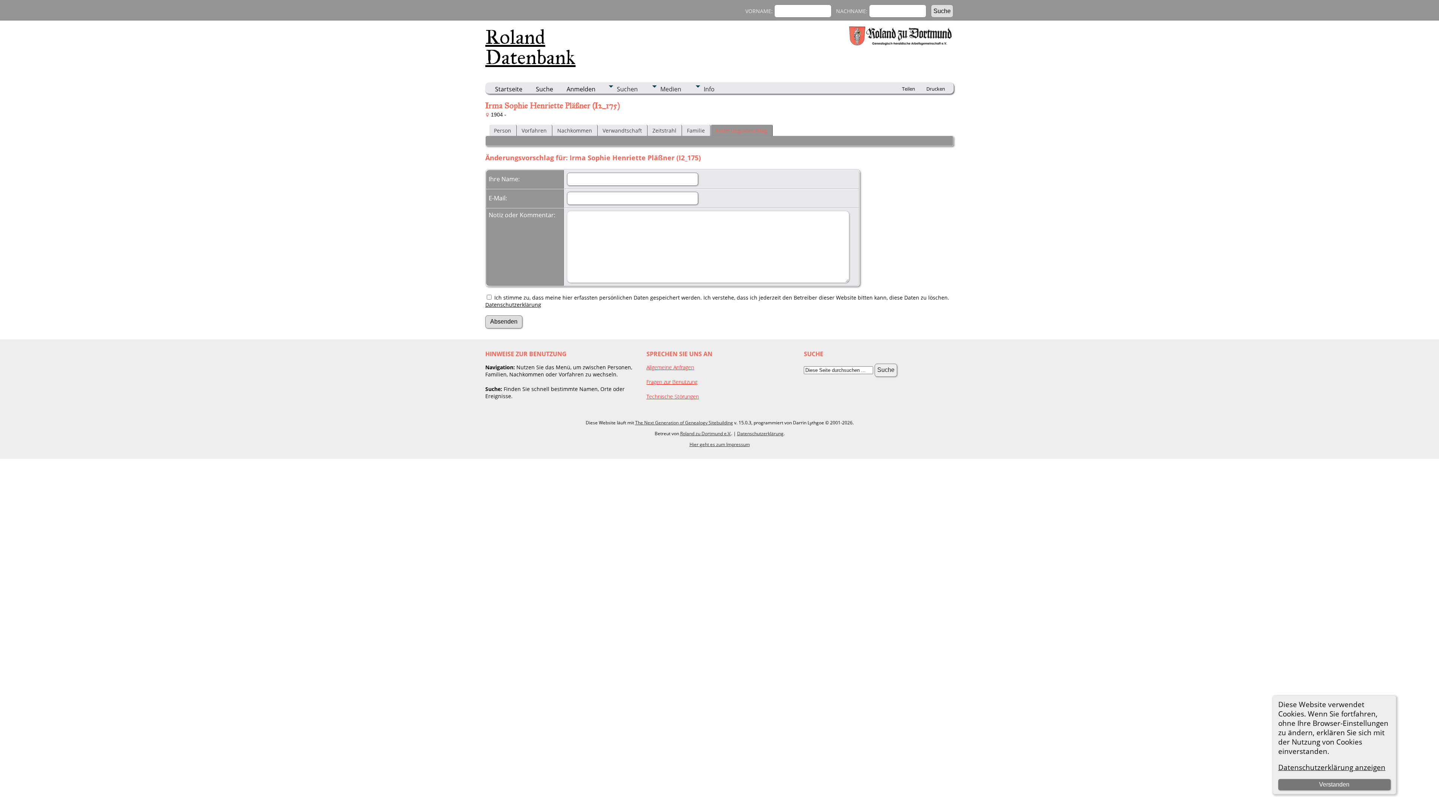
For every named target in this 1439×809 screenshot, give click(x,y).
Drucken (935, 88)
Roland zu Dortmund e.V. (705, 433)
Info (709, 89)
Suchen (627, 89)
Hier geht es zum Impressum (720, 444)
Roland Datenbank (530, 47)
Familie (696, 130)
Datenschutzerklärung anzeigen (1331, 767)
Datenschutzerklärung (513, 304)
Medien (670, 89)
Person (502, 130)
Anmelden (581, 89)
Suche (544, 89)
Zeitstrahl (664, 130)
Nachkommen (574, 130)
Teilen (908, 88)
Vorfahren (534, 130)
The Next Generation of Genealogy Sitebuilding (684, 422)
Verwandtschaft (622, 130)
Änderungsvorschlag (741, 130)
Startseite (508, 89)
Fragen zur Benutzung (671, 381)
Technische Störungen (672, 396)
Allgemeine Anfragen (670, 367)
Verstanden (1334, 784)
